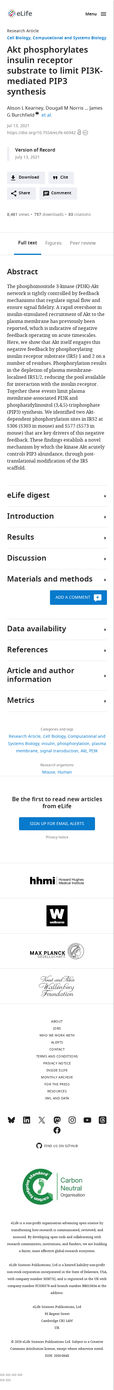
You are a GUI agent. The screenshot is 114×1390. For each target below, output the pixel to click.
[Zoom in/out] (20, 1375)
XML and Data (57, 1098)
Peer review (83, 243)
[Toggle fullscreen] (14, 1375)
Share (24, 193)
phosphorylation (73, 744)
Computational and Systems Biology (69, 38)
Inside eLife (57, 1070)
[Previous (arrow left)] (2, 1380)
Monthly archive (57, 1077)
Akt (84, 751)
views (18, 214)
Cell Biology (18, 38)
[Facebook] (57, 1132)
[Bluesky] (11, 1122)
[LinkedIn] (27, 1122)
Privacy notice (57, 837)
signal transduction (59, 751)
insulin (48, 744)
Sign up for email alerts (57, 824)
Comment (63, 195)
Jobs (57, 1028)
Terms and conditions (57, 1056)
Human (65, 772)
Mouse (48, 772)
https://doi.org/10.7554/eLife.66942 (42, 133)
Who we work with (57, 1035)
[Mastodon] (57, 1122)
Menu (91, 14)
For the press (57, 1084)
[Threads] (103, 1122)
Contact (57, 1049)
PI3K (93, 751)
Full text (27, 243)
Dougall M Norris (65, 108)
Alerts (57, 1042)
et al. (48, 115)
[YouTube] (87, 1122)
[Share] (8, 1375)
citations (79, 214)
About (57, 1021)
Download (29, 177)
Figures (53, 243)
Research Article (23, 31)
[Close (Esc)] (2, 1375)
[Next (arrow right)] (8, 1380)
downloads (49, 214)
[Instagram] (72, 1122)
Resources (57, 1091)
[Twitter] (42, 1122)
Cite (64, 177)
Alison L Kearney (25, 108)
